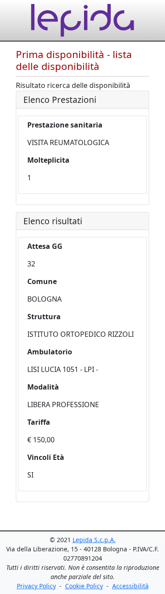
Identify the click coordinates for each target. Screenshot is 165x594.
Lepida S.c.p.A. (94, 540)
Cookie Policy (84, 586)
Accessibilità (130, 586)
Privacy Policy (36, 586)
